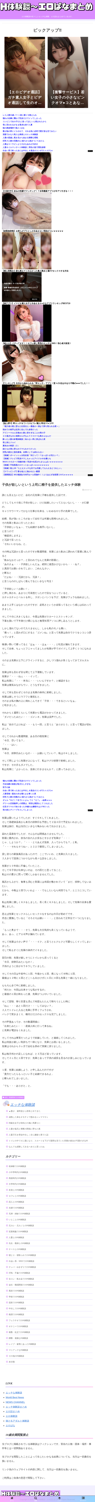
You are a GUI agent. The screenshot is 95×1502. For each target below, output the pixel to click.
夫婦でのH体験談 (16, 1208)
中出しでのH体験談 (17, 1308)
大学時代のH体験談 (17, 1184)
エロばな (10, 1425)
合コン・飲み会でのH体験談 (21, 1279)
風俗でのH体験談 (16, 1291)
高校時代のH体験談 (17, 1178)
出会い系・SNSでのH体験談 (21, 1261)
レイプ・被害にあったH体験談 (22, 1344)
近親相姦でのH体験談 (18, 1231)
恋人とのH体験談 (16, 1202)
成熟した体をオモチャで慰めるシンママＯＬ (28, 1117)
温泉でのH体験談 (16, 1302)
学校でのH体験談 (16, 1297)
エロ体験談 (11, 1416)
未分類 (12, 1362)
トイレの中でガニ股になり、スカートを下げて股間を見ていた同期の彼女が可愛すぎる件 (48, 1141)
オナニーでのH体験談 (18, 1326)
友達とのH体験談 (16, 1190)
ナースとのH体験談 (17, 1249)
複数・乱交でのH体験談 (19, 1332)
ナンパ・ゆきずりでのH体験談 (22, 1267)
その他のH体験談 (16, 1356)
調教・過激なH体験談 (18, 1338)
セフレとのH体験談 (17, 1196)
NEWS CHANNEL (15, 1402)
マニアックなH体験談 (18, 1350)
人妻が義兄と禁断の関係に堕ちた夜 (24, 1129)
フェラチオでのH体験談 (19, 1320)
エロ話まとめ (13, 1411)
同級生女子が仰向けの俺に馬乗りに (24, 1123)
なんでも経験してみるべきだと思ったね (26, 1147)
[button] (87, 729)
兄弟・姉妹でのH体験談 (19, 1214)
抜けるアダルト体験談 (17, 1421)
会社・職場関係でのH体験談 (14, 1097)
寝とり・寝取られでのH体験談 (22, 1255)
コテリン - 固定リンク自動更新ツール (90, 151)
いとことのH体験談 (17, 1220)
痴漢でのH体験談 (16, 1314)
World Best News (15, 1397)
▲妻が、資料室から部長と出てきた (24, 1111)
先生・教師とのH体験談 (19, 1243)
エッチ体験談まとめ (16, 1407)
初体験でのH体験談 (17, 1166)
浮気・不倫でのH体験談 (19, 1273)
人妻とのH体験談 (16, 1237)
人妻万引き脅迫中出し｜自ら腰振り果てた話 (28, 1135)
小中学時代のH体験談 (18, 1172)
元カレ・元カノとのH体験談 (21, 1225)
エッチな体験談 (22, 1105)
